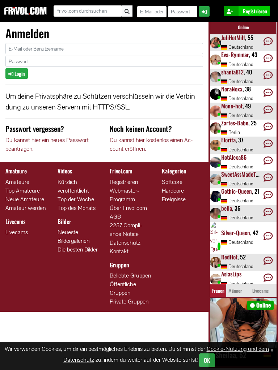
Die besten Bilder (78, 249)
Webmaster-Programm (124, 195)
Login (19, 73)
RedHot (229, 257)
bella (226, 208)
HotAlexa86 (234, 157)
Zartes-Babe (234, 123)
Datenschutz (125, 242)
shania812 (232, 72)
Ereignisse (174, 199)
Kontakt (119, 251)
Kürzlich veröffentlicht (73, 186)
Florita (228, 139)
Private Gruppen (129, 301)
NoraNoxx (232, 89)
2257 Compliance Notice (126, 229)
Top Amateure (22, 190)
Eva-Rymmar (235, 54)
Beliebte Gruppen (130, 275)
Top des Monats (77, 208)
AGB (115, 216)
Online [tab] (243, 27)
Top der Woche (76, 199)
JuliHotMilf (233, 37)
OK (207, 360)
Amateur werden (25, 208)
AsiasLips (231, 274)
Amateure (17, 182)
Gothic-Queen (236, 191)
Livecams (16, 232)
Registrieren (124, 182)
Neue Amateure (24, 199)
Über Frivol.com (128, 208)
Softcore (172, 182)
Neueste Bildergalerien (73, 236)
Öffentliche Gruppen (123, 288)
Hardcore (173, 190)
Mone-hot (232, 106)
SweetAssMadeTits (241, 174)
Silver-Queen (235, 232)
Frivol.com (25, 11)
